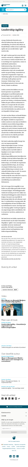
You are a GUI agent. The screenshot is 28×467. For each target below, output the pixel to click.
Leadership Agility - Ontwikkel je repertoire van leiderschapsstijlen (13, 326)
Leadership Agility (6, 287)
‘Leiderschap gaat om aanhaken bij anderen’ (13, 347)
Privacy (8, 446)
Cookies (13, 446)
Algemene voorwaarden (20, 444)
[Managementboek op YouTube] (14, 456)
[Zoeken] (25, 9)
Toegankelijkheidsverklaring (8, 448)
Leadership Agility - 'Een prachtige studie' (12, 388)
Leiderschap (5, 13)
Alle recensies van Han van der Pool (10, 259)
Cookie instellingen (20, 446)
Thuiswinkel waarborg (8, 444)
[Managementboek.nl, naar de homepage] (5, 6)
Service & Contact (21, 448)
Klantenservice (5, 412)
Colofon (4, 446)
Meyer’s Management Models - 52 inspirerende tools (10, 381)
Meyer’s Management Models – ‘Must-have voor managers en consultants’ (12, 359)
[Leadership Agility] (6, 276)
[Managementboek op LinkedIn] (10, 456)
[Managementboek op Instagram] (17, 456)
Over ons (14, 450)
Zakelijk (3, 416)
